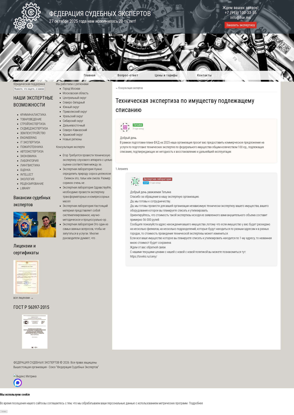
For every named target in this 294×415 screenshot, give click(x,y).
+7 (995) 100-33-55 (240, 12)
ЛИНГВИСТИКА (30, 165)
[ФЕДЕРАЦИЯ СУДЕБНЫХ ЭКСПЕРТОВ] (27, 29)
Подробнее (196, 403)
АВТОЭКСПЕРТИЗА (32, 151)
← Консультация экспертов (129, 88)
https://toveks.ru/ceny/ (143, 256)
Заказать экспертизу (240, 25)
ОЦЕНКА (25, 170)
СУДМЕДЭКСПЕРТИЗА (34, 128)
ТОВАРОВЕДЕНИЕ (31, 119)
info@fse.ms (240, 17)
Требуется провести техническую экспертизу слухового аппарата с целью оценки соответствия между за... (87, 159)
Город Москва (71, 88)
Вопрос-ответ (128, 75)
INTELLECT (26, 174)
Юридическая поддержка (29, 84)
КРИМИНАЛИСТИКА (33, 114)
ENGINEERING (28, 137)
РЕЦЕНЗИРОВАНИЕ (32, 183)
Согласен (4, 411)
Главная (89, 75)
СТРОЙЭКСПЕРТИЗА (33, 124)
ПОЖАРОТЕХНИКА (31, 147)
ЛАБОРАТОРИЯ (29, 160)
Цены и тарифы (166, 75)
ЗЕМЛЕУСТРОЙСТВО (32, 133)
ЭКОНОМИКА (28, 156)
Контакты (204, 75)
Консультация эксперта (70, 147)
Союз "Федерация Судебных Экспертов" (74, 367)
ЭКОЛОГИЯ (27, 179)
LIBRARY (25, 188)
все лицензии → (23, 297)
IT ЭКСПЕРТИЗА (30, 142)
